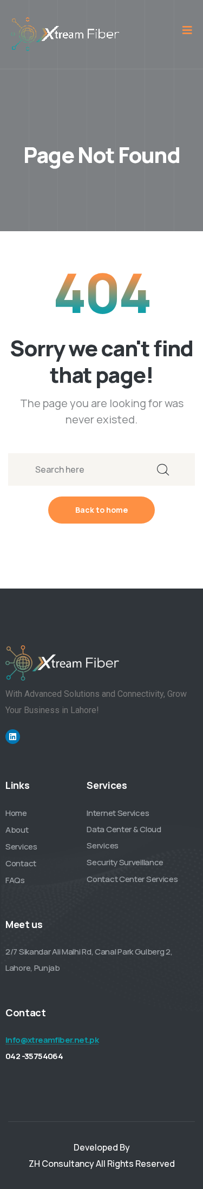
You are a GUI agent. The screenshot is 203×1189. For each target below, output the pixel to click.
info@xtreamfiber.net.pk (52, 1040)
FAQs (15, 880)
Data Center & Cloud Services (124, 837)
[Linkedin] (12, 736)
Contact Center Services (132, 879)
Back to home (101, 510)
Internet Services (118, 813)
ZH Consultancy (61, 1164)
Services (21, 846)
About (17, 829)
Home (16, 813)
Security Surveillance (125, 862)
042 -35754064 (34, 1056)
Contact (20, 863)
